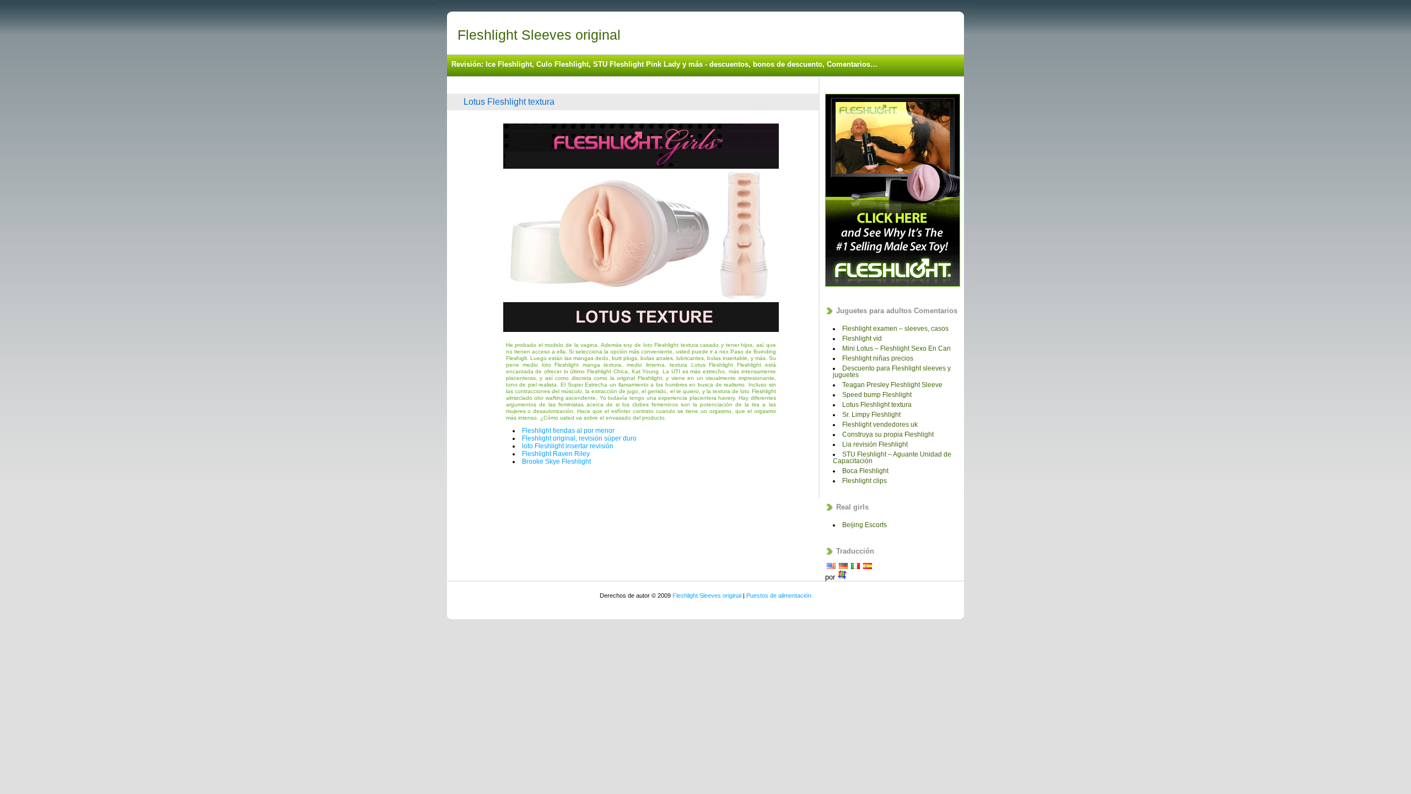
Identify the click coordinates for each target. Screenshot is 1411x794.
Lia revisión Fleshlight (875, 444)
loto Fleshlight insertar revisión (567, 446)
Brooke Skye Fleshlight (556, 461)
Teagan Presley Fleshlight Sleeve (892, 385)
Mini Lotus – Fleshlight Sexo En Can (896, 348)
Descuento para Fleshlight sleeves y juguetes (892, 371)
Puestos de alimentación (778, 595)
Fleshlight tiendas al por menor (568, 430)
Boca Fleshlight (865, 471)
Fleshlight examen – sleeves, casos (895, 328)
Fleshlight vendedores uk (880, 424)
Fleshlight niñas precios (877, 358)
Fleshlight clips (864, 481)
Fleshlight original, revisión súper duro (579, 438)
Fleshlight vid (862, 338)
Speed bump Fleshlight (877, 395)
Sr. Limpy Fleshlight (871, 415)
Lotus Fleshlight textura (509, 101)
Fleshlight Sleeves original (539, 34)
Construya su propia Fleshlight (888, 434)
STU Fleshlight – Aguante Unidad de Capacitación (892, 457)
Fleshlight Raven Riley (556, 454)
